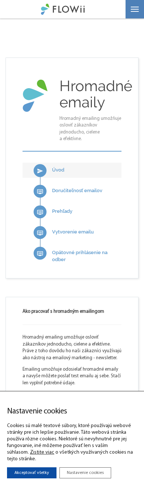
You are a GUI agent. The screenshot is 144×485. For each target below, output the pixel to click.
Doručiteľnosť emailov (69, 191)
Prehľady (54, 211)
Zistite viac (42, 452)
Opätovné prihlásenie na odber (72, 256)
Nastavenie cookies (85, 473)
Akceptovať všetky (31, 473)
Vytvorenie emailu (65, 232)
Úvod (50, 170)
